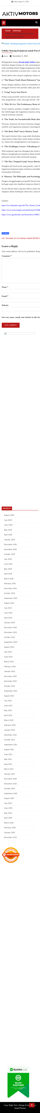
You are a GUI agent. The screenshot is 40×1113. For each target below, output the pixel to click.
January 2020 (9, 832)
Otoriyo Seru (6, 963)
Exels (26, 930)
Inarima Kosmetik (13, 957)
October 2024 (9, 593)
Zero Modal (21, 881)
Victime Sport (26, 960)
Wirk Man (5, 990)
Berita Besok (6, 1012)
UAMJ (13, 966)
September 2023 (10, 642)
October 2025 (9, 554)
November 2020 (10, 784)
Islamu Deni (10, 899)
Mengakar (9, 1036)
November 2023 (10, 632)
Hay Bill (15, 975)
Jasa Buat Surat (26, 915)
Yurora (17, 902)
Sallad (18, 924)
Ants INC (5, 887)
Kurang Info (28, 1006)
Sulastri (30, 918)
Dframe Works (16, 884)
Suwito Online (26, 990)
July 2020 (8, 803)
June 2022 (8, 706)
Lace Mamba (9, 875)
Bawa (4, 1030)
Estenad (10, 915)
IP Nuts (33, 960)
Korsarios (31, 954)
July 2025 (8, 559)
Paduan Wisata (26, 1015)
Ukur (30, 1039)
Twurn (18, 893)
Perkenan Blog (7, 1054)
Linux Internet (14, 978)
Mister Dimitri (33, 924)
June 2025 (8, 564)
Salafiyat (11, 896)
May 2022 (8, 710)
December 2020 (10, 779)
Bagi (17, 1027)
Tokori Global (15, 969)
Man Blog (12, 990)
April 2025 (8, 574)
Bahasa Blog (16, 1054)
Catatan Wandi (7, 999)
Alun (11, 1024)
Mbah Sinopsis (11, 906)
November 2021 (10, 735)
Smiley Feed (20, 933)
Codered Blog (15, 945)
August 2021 (9, 749)
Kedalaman (12, 1045)
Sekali (9, 1048)
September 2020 (10, 793)
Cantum (15, 1033)
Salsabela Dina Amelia (15, 1006)
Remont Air (22, 975)
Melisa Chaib (9, 902)
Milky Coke (15, 963)
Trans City (11, 987)
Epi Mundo (25, 893)
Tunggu (25, 1039)
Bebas (16, 1030)
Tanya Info (23, 1057)
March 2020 (9, 823)
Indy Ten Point (33, 957)
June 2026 (8, 525)
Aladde (16, 909)
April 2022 (8, 715)
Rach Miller (13, 930)
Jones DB (5, 984)
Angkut (4, 1027)
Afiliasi (22, 1021)
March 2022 (9, 720)
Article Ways (20, 951)
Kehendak (15, 1048)
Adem (4, 1036)
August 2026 (9, 515)
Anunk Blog (11, 869)
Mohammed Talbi (20, 948)
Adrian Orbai (29, 933)
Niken (19, 990)
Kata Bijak (33, 902)
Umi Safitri (21, 1018)
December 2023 (10, 627)
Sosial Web (15, 1012)
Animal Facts (6, 966)
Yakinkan (32, 1045)
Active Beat (6, 969)
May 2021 (8, 759)
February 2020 (10, 828)
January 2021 (9, 774)
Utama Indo (16, 912)
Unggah (14, 1039)
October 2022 (9, 686)
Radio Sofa (11, 993)
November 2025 (10, 549)
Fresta (32, 906)
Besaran (4, 1045)
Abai (7, 1024)
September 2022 (10, 691)
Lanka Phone (20, 872)
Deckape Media (26, 969)
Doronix (29, 872)
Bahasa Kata (6, 1060)
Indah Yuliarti (29, 1018)
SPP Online (11, 933)
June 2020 (8, 808)
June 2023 (8, 657)
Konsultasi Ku (11, 1051)
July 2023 (8, 652)
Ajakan (31, 1033)
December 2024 (10, 588)
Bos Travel (24, 984)
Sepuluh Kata (21, 1051)
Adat (3, 1024)
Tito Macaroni (16, 981)
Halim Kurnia (11, 1018)
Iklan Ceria (18, 896)
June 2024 (8, 613)
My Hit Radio (30, 909)
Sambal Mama (7, 912)
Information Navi (28, 981)
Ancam (32, 1024)
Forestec (8, 975)
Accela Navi (6, 884)
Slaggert (22, 909)
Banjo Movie (22, 972)
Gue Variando (33, 963)
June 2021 (8, 754)
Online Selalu (15, 1015)
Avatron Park (26, 890)
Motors (4, 869)
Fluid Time (24, 945)
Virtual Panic (12, 918)
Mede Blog (5, 945)
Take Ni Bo (29, 881)
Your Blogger (24, 1012)
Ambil (19, 1024)
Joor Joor (30, 948)
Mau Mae (26, 987)
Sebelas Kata (6, 1015)
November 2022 (10, 681)
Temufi (25, 939)
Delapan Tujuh (30, 869)
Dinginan (23, 1042)
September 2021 (10, 745)
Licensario (23, 957)
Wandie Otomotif (27, 999)
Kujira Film (32, 939)
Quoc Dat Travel (27, 887)
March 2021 (9, 769)
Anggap (21, 1036)
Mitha (4, 906)
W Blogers (26, 896)
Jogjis (19, 906)
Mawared (24, 954)
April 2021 (8, 764)
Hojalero (31, 921)
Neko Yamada (24, 878)
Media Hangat (32, 1057)
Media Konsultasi (12, 1057)
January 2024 (9, 622)
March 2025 (9, 579)
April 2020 (8, 818)
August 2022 (9, 696)
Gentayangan (10, 1042)
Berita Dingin (31, 1051)
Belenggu (21, 1030)
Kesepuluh (23, 1048)
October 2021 (9, 740)
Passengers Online (15, 887)
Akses (16, 1036)
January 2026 (9, 540)
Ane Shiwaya (21, 942)
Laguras (20, 930)
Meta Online (24, 902)
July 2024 (8, 608)
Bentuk (32, 1030)
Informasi (5, 233)
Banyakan (30, 1042)
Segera (4, 1048)
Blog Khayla (12, 1002)
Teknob (4, 987)
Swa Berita (28, 899)
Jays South (25, 906)
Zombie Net (10, 921)
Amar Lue (5, 942)
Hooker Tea (18, 939)
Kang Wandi (16, 999)
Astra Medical (16, 960)
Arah (14, 1027)
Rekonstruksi (6, 927)
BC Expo (12, 951)
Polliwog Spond (19, 875)
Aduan (25, 1033)
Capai (9, 1039)
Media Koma (30, 1009)
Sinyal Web (21, 1009)
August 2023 (9, 647)
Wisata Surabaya (14, 984)
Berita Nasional (11, 1009)
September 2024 (10, 598)
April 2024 (8, 618)
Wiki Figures (14, 878)
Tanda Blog (26, 1054)
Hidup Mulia (23, 927)
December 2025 (10, 544)
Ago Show (15, 927)
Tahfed (32, 987)
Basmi (22, 1027)
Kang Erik (18, 987)
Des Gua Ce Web (25, 978)
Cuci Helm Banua (22, 996)
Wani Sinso (10, 909)
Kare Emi (12, 942)
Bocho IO (31, 972)
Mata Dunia (33, 984)
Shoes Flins (10, 948)
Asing (9, 1027)
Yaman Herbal (29, 966)
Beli (36, 1027)
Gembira (26, 1045)
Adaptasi (33, 1021)
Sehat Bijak (9, 1021)
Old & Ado (24, 963)
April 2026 (8, 535)
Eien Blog (12, 924)
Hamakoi (17, 915)
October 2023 (9, 637)
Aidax (29, 912)
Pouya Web (30, 942)
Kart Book (31, 930)
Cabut (10, 1033)
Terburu (4, 1033)
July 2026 (8, 520)
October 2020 (9, 788)
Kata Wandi (32, 996)
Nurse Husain (22, 918)
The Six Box (6, 960)
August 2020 (9, 798)
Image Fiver (6, 872)
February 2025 (10, 583)
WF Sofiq (24, 924)
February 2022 (10, 725)
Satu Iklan (32, 1012)
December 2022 (10, 676)
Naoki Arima (31, 975)
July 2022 (8, 701)
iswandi (18, 993)
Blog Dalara (11, 893)
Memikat (19, 1045)
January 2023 (9, 671)
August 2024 (9, 603)
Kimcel (13, 872)
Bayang (31, 1027)
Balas (27, 1027)
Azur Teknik (20, 869)
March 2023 (9, 662)
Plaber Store (12, 881)
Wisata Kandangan (23, 1002)
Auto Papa (17, 890)
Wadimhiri (33, 884)
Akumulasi (25, 1024)
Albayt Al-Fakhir (7, 890)
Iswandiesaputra (27, 993)
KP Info (23, 912)
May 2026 (8, 530)
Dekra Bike (29, 951)
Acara (27, 1021)
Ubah (20, 1039)
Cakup (20, 1033)
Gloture (4, 933)
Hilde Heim (25, 884)
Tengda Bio (9, 939)
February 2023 (10, 666)
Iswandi (12, 996)
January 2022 (9, 730)
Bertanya (16, 1021)
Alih (14, 1024)
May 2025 (8, 569)
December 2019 (10, 837)
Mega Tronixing (24, 936)
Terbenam (9, 1030)
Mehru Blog (19, 899)
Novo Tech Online (21, 921)
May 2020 (8, 813)
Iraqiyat (30, 945)
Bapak (17, 1042)
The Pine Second (12, 936)
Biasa (27, 1030)
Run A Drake (13, 972)
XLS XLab (20, 966)
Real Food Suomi (15, 954)
